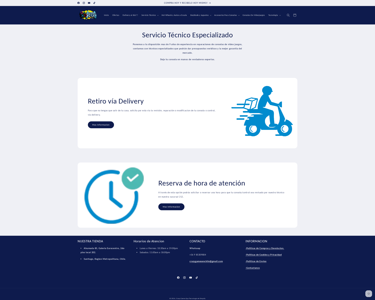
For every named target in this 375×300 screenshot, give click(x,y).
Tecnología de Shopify (197, 298)
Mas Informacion (101, 125)
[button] (150, 15)
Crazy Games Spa (182, 298)
